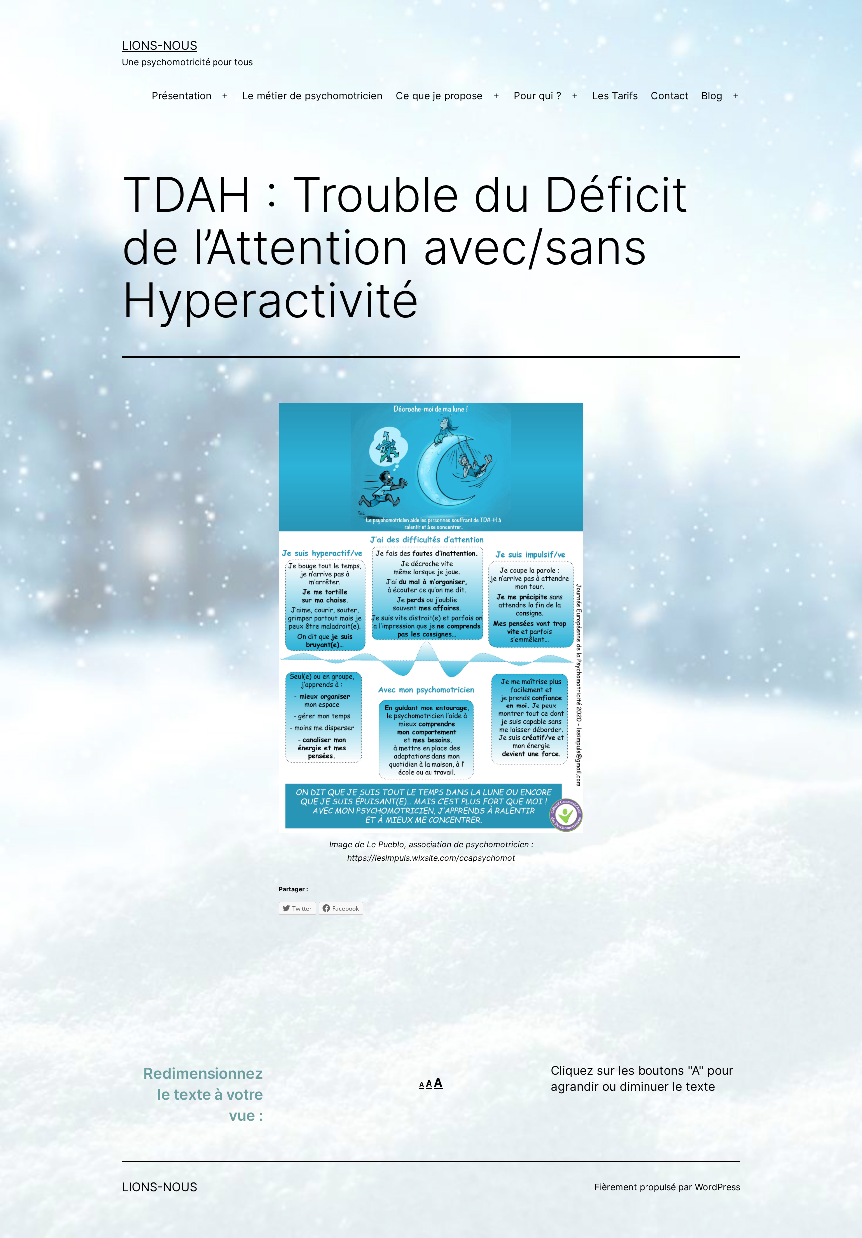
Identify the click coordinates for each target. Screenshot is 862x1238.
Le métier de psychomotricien (312, 96)
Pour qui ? (537, 96)
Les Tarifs (615, 96)
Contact (669, 96)
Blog (711, 96)
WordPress (717, 1187)
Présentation (182, 96)
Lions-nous (159, 45)
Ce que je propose (439, 96)
